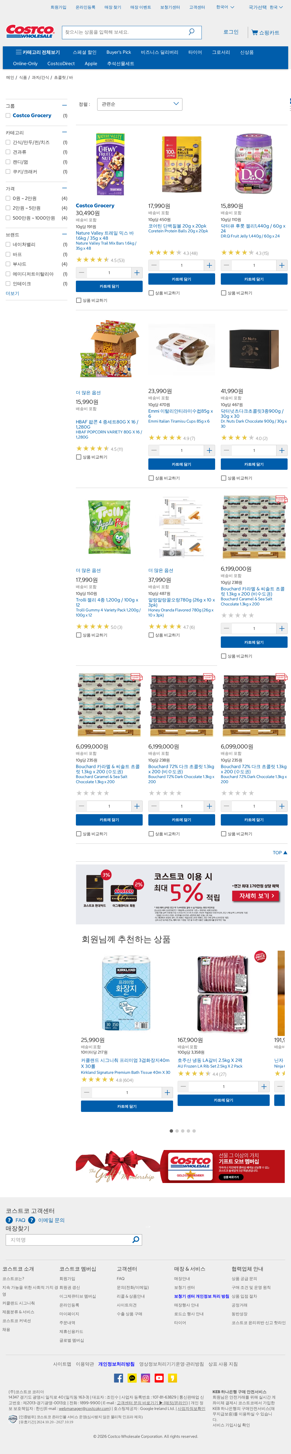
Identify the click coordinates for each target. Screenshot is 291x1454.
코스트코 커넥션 (16, 1320)
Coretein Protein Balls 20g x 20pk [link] (178, 230)
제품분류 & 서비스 (18, 1311)
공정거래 (240, 1305)
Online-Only (25, 63)
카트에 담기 (109, 286)
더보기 (12, 293)
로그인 (231, 31)
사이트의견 (127, 1305)
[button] (195, 32)
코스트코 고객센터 (30, 1211)
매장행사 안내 (186, 1305)
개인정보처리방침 (116, 1364)
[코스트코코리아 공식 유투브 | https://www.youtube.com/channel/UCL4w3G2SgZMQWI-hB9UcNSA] (160, 1380)
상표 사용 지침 (223, 1364)
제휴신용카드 (71, 1331)
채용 (6, 1329)
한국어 (222, 6)
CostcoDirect (61, 63)
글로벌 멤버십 (71, 1340)
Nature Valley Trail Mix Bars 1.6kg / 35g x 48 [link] (106, 246)
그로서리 (221, 52)
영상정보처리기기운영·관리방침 (171, 1364)
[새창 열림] (14, 1420)
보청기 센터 (184, 1287)
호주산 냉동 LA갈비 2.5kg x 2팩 (210, 1060)
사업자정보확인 (191, 1408)
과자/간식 (40, 77)
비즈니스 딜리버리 (159, 52)
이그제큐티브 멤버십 (77, 1296)
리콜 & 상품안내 (131, 1296)
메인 (10, 77)
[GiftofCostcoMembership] (180, 1179)
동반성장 (240, 1313)
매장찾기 (18, 1228)
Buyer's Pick (119, 52)
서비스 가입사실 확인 (231, 1425)
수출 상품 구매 (129, 1313)
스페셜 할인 (85, 52)
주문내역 (67, 1322)
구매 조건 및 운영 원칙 (251, 1287)
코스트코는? (13, 1278)
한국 (274, 7)
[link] (109, 194)
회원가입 (67, 1278)
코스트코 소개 (18, 1268)
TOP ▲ (280, 852)
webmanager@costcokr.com (84, 1408)
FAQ (120, 1278)
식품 (23, 77)
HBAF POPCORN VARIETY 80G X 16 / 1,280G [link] (109, 434)
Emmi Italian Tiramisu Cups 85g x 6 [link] (179, 421)
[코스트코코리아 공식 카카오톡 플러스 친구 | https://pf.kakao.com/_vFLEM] (133, 1380)
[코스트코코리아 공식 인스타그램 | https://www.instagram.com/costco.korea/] (146, 1380)
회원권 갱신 (69, 1287)
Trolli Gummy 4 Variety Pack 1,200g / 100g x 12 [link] (108, 612)
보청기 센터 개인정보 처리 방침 (201, 1296)
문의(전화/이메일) (133, 1287)
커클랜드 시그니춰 (18, 1303)
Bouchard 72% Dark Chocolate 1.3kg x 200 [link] (181, 779)
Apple (91, 63)
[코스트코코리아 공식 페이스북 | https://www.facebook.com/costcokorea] (119, 1380)
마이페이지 (69, 1313)
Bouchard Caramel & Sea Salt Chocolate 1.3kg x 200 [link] (246, 601)
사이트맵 (62, 1364)
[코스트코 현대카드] (180, 921)
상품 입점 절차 (244, 1296)
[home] (30, 31)
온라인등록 (69, 1305)
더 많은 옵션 (88, 392)
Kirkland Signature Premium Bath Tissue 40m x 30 (125, 1072)
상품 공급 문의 (244, 1278)
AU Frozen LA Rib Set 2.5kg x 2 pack (210, 1066)
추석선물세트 (120, 63)
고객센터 (127, 1268)
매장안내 (182, 1278)
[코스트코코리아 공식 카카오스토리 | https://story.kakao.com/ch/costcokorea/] (172, 1380)
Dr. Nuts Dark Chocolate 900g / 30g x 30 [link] (254, 424)
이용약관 (85, 1364)
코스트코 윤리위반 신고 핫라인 (259, 1322)
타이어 (195, 52)
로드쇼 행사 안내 (189, 1313)
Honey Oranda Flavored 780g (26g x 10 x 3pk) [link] (180, 612)
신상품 (247, 52)
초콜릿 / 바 (63, 77)
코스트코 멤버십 (77, 1268)
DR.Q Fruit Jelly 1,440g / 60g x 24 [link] (250, 236)
